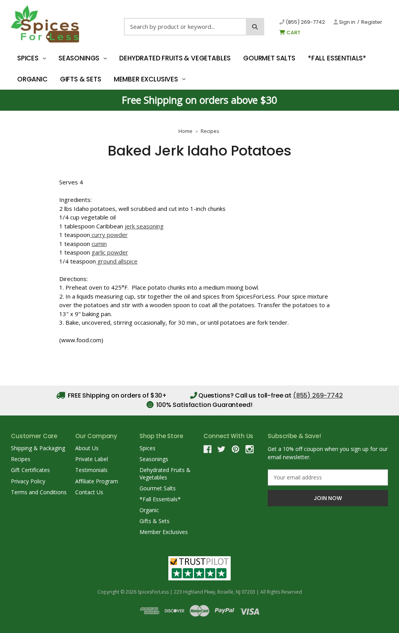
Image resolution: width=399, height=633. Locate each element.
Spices (28, 58)
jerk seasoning (144, 226)
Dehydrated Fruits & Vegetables (175, 58)
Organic (32, 79)
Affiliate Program (96, 481)
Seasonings (78, 58)
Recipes (20, 459)
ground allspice (117, 261)
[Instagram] (249, 449)
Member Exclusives (146, 79)
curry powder (109, 235)
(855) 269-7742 (304, 22)
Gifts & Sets (80, 79)
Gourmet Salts (269, 58)
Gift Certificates (30, 470)
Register (371, 22)
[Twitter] (221, 449)
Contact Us (89, 492)
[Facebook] (207, 449)
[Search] (255, 26)
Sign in (346, 22)
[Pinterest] (235, 449)
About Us (87, 448)
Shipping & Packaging (38, 448)
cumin (99, 244)
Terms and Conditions (39, 492)
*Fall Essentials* (337, 58)
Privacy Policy (28, 481)
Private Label (91, 459)
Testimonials (91, 470)
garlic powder (110, 252)
